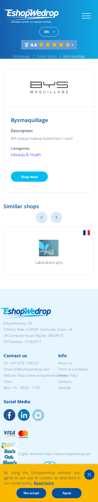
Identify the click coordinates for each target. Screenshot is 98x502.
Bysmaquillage (74, 56)
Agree (67, 493)
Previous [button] (41, 217)
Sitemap (64, 387)
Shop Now (29, 177)
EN (46, 31)
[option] (49, 250)
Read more (44, 483)
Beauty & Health (27, 154)
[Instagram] (24, 415)
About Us (65, 363)
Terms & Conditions (73, 369)
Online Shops (46, 56)
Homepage (21, 56)
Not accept (31, 493)
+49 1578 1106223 (24, 363)
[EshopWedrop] (31, 16)
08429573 (55, 335)
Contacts (65, 381)
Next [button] (56, 217)
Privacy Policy (68, 375)
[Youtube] (38, 415)
